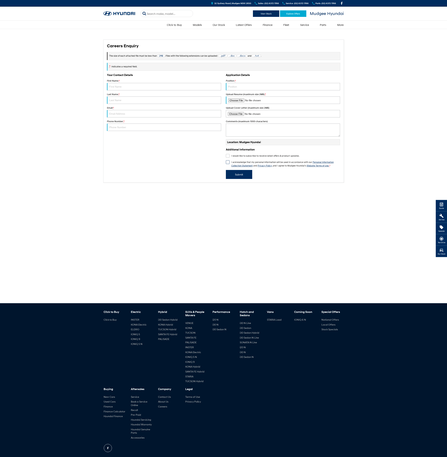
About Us (163, 401)
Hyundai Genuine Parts (140, 431)
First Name (113, 80)
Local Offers (328, 324)
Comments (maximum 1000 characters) (247, 121)
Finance (268, 24)
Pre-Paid (136, 414)
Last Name (113, 94)
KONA (188, 327)
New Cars (109, 396)
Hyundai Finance (113, 416)
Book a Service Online (139, 403)
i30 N (215, 324)
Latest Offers (244, 24)
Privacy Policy (265, 165)
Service (304, 24)
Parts (323, 24)
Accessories (138, 437)
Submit (239, 174)
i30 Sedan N (219, 329)
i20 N (215, 319)
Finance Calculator (114, 411)
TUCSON (190, 332)
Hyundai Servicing (141, 419)
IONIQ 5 (135, 334)
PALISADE (163, 338)
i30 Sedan (245, 327)
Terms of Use (192, 396)
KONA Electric (139, 324)
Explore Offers (293, 13)
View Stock (266, 13)
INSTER (135, 319)
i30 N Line (245, 322)
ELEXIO (135, 329)
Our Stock (219, 24)
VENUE (189, 322)
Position (231, 80)
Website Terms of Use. (318, 165)
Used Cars (110, 401)
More (340, 24)
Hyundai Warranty (141, 424)
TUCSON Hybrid (167, 329)
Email (110, 108)
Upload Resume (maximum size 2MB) (246, 94)
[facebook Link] (342, 3)
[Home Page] (119, 13)
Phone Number (115, 121)
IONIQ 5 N (136, 343)
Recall (134, 409)
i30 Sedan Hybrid (168, 319)
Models (197, 24)
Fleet (286, 24)
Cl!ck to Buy (174, 24)
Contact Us (164, 396)
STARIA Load (274, 319)
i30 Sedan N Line (249, 337)
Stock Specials (329, 329)
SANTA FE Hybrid (167, 334)
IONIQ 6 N (300, 319)
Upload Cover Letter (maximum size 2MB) (247, 108)
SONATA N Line (248, 342)
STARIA (189, 376)
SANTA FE (190, 337)
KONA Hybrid (165, 324)
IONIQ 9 (135, 338)
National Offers (330, 319)
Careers (162, 406)
